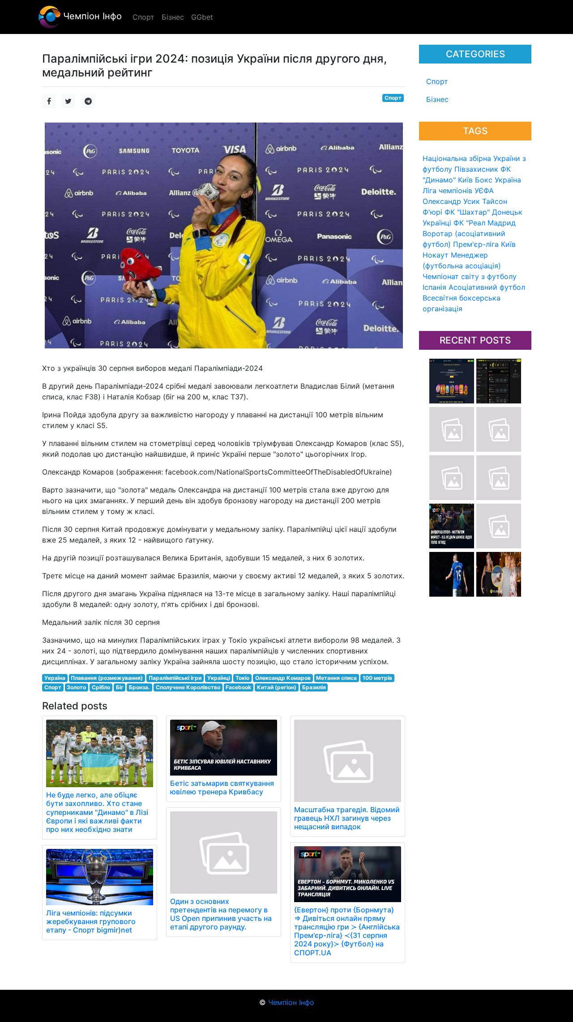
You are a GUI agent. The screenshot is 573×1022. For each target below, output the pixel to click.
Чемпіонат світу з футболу (470, 276)
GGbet (202, 17)
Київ (508, 244)
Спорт (437, 81)
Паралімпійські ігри (175, 677)
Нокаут (436, 254)
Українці (437, 222)
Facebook (238, 687)
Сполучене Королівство (188, 687)
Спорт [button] (143, 17)
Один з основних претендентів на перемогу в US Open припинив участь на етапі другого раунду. (221, 914)
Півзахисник (476, 169)
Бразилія (314, 687)
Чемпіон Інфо (91, 16)
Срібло (101, 687)
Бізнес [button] (173, 17)
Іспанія (434, 287)
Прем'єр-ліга (476, 244)
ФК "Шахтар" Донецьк (483, 212)
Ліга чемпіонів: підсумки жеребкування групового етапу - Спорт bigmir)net (91, 921)
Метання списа (336, 677)
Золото (76, 687)
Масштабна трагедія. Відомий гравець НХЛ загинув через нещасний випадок (347, 818)
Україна (508, 179)
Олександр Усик (451, 201)
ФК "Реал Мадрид (484, 222)
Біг (120, 687)
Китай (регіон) (276, 687)
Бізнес (437, 99)
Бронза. (139, 687)
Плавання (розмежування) (107, 677)
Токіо (242, 677)
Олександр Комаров (283, 677)
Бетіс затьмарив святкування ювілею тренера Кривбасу (222, 787)
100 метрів (377, 677)
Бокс (483, 179)
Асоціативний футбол (487, 287)
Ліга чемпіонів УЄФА (458, 190)
